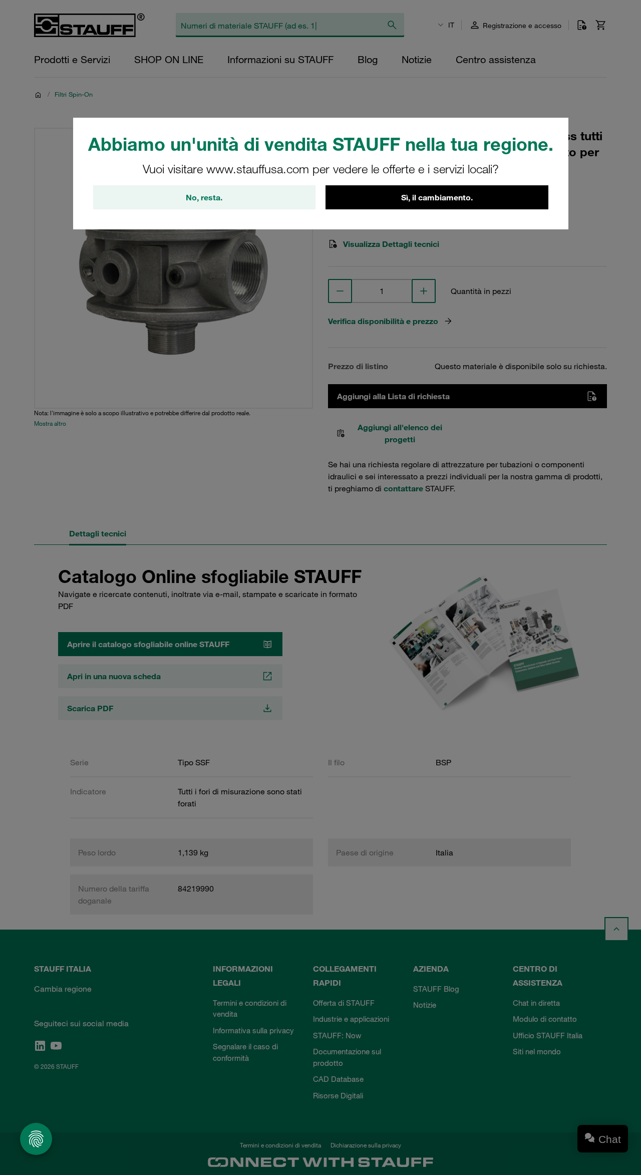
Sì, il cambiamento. (437, 197)
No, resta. (204, 197)
